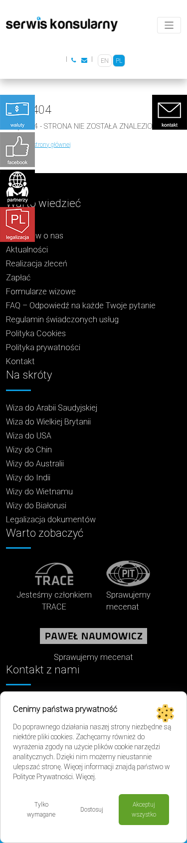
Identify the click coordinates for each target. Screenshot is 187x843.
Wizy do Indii (28, 477)
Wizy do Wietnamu (39, 491)
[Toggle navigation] (169, 25)
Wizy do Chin (29, 449)
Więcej (85, 777)
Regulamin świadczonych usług (62, 319)
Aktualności (27, 249)
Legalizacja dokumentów (51, 519)
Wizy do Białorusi (36, 505)
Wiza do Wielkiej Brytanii (48, 421)
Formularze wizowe (41, 291)
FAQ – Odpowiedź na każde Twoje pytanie (81, 305)
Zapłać (18, 277)
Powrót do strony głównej (38, 144)
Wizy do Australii (35, 463)
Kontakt (20, 361)
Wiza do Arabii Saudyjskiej (51, 408)
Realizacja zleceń (36, 263)
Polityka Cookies (36, 333)
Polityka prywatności (43, 347)
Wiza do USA (28, 435)
